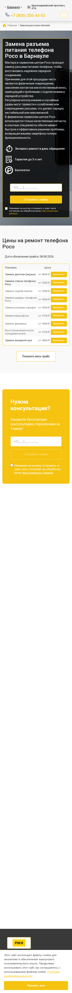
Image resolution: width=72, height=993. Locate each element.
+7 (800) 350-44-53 (28, 15)
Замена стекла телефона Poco (20, 283)
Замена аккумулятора (18, 340)
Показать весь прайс (36, 356)
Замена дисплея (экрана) (20, 274)
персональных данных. (38, 473)
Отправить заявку (36, 199)
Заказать (59, 274)
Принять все (36, 985)
